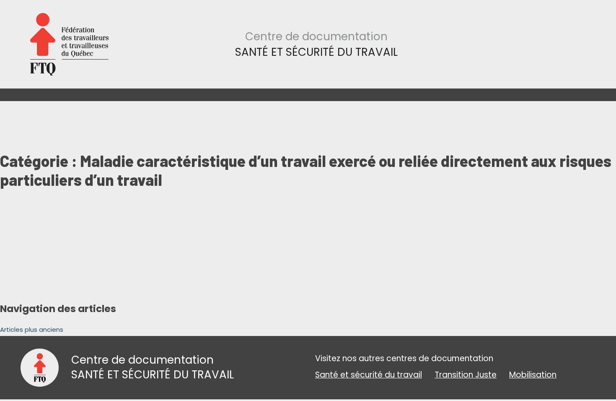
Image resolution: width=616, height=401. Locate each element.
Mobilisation (532, 374)
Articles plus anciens (31, 329)
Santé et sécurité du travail (368, 374)
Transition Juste (466, 374)
